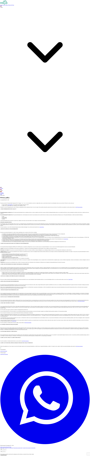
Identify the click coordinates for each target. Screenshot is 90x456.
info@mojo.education (79, 207)
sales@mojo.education (3, 351)
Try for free (2, 193)
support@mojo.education (4, 354)
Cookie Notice (70, 279)
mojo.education (10, 204)
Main (1, 194)
